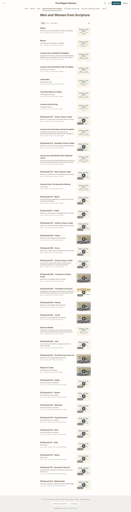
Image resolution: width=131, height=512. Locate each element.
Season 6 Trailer (47, 368)
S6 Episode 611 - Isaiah (49, 211)
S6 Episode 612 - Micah (49, 197)
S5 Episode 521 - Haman (50, 393)
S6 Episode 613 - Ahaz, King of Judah (55, 172)
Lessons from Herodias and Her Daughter (57, 129)
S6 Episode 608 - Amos (50, 248)
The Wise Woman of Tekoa (51, 92)
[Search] (105, 3)
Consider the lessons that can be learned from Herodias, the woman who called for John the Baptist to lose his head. (57, 132)
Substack (56, 508)
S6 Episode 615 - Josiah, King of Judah (56, 117)
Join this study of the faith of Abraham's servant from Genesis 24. (56, 471)
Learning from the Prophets (48, 370)
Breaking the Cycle (46, 82)
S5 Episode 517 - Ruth (49, 442)
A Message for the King (47, 94)
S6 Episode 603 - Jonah (50, 315)
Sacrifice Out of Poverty (47, 69)
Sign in (125, 3)
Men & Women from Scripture (49, 382)
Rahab (42, 28)
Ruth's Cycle (43, 445)
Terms (77, 499)
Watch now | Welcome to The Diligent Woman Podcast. (57, 119)
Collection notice (85, 499)
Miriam (43, 41)
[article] (65, 31)
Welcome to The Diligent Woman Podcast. (53, 238)
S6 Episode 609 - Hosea (50, 236)
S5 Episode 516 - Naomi (50, 455)
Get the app (74, 504)
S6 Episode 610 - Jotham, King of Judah (56, 223)
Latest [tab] (43, 23)
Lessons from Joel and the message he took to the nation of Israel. (55, 345)
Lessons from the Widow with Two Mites (56, 67)
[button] (26, 9)
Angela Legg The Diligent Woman (54, 32)
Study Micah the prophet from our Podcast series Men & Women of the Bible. (56, 200)
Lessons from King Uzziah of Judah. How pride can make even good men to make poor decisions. (55, 264)
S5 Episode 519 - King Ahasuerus (54, 418)
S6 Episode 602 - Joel (49, 341)
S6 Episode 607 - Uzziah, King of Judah (56, 260)
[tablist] (49, 23)
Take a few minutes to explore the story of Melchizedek (57, 484)
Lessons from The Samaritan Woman (55, 184)
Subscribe (116, 3)
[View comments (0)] (53, 35)
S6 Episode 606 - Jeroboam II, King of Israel (55, 275)
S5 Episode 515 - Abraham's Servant (55, 467)
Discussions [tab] (54, 23)
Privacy (72, 499)
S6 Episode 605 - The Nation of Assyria (56, 289)
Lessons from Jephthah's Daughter (54, 53)
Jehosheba (44, 79)
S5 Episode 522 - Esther (50, 380)
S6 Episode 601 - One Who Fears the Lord (57, 355)
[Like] (41, 48)
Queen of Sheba (46, 328)
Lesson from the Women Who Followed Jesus (56, 157)
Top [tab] (48, 23)
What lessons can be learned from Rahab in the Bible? (56, 31)
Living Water (44, 187)
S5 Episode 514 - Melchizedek (52, 481)
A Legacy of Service (46, 107)
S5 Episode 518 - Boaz (49, 430)
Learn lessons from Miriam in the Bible (52, 43)
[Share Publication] (109, 3)
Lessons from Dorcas (49, 104)
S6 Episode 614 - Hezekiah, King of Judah (57, 143)
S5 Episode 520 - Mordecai (51, 405)
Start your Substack (61, 504)
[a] (83, 120)
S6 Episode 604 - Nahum (50, 303)
